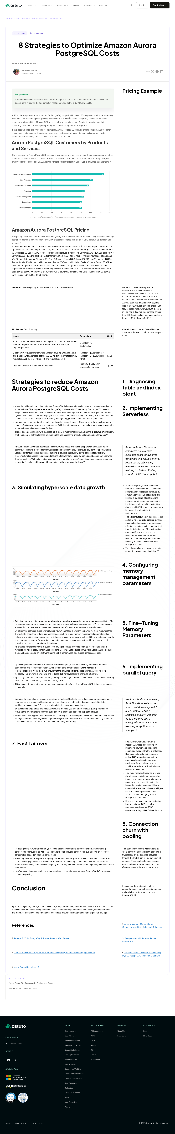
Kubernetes (95, 1059)
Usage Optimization (72, 1050)
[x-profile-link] (16, 1060)
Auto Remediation (72, 1102)
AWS (93, 1036)
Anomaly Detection (72, 1041)
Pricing (76, 5)
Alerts (67, 1097)
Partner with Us (89, 5)
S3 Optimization (71, 1059)
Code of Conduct (37, 1123)
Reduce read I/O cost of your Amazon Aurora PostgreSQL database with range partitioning (54, 953)
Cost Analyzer (70, 1031)
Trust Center (122, 1036)
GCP (93, 1041)
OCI (92, 1050)
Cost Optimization (72, 1055)
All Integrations (97, 1031)
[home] (14, 5)
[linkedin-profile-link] (9, 1060)
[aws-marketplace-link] (16, 1086)
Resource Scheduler (73, 1045)
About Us (103, 5)
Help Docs (147, 1036)
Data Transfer (70, 1064)
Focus (93, 1055)
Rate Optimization (72, 1083)
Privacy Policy (20, 1123)
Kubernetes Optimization (75, 1074)
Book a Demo (159, 5)
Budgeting (69, 1088)
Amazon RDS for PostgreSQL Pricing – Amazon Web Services (42, 938)
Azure (93, 1045)
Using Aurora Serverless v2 (26, 967)
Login (142, 5)
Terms (8, 1123)
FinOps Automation (72, 1093)
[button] (31, 5)
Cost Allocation (70, 1036)
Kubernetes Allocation (73, 1078)
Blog (145, 1031)
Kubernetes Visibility (73, 1069)
